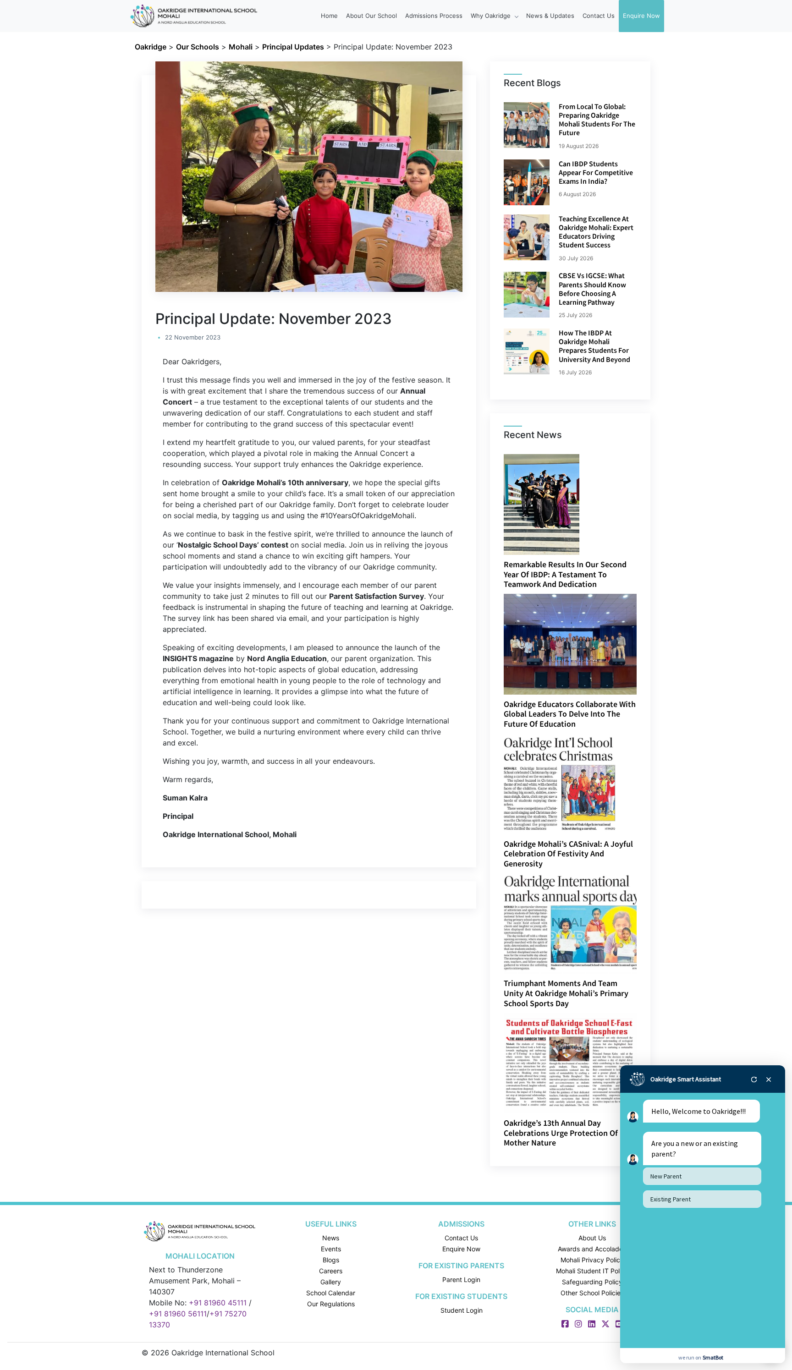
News (330, 1238)
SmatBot (713, 1357)
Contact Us (461, 1238)
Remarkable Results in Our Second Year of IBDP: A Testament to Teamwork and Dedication (565, 574)
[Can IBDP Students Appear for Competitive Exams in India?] (527, 182)
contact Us (599, 15)
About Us (592, 1238)
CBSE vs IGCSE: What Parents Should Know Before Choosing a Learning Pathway (592, 289)
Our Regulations (331, 1304)
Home (329, 15)
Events (331, 1249)
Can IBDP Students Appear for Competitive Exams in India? (596, 172)
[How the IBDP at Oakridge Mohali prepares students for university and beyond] (527, 351)
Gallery (330, 1282)
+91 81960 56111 (178, 1313)
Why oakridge (491, 15)
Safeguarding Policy (592, 1282)
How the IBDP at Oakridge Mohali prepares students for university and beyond (594, 346)
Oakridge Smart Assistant (685, 1079)
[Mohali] (200, 1231)
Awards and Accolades (592, 1249)
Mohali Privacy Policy (592, 1260)
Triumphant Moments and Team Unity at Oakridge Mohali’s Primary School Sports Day (566, 993)
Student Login (461, 1310)
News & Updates (550, 15)
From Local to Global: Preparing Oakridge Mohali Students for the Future (597, 119)
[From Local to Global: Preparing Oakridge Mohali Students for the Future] (527, 125)
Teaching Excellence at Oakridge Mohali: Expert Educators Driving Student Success (596, 232)
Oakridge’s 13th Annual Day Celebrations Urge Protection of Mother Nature (561, 1133)
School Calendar (330, 1293)
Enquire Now (641, 15)
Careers (330, 1271)
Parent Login (461, 1279)
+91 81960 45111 (218, 1302)
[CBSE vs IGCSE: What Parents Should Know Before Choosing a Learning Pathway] (527, 295)
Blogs (331, 1260)
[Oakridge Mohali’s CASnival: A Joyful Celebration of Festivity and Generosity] (560, 783)
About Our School (371, 15)
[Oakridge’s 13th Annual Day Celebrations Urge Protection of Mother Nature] (571, 1062)
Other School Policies (592, 1293)
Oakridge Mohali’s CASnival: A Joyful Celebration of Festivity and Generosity (568, 853)
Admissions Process (433, 15)
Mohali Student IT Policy (592, 1271)
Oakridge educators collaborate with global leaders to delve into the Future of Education (570, 714)
